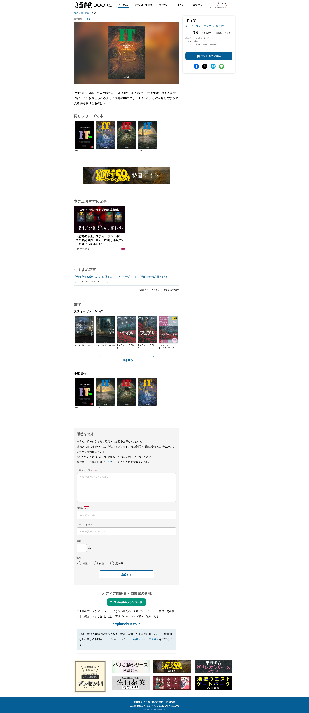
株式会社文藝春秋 (136, 706)
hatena (213, 66)
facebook (196, 66)
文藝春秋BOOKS (93, 5)
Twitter (204, 66)
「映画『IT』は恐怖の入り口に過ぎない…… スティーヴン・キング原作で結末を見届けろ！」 (121, 277)
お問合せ (170, 702)
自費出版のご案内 (154, 702)
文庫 (88, 19)
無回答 (119, 563)
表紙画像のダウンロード (128, 602)
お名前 (80, 508)
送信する (126, 574)
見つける (197, 5)
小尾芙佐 (218, 26)
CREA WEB (174, 706)
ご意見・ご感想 (84, 470)
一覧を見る (126, 360)
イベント (181, 5)
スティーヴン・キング (198, 26)
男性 (85, 563)
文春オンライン (151, 706)
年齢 (79, 541)
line (221, 66)
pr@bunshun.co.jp (126, 624)
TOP (76, 13)
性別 (79, 558)
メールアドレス (84, 525)
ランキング (165, 5)
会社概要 (138, 702)
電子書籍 (85, 13)
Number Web (163, 706)
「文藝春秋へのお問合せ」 (143, 639)
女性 (101, 563)
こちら (111, 462)
